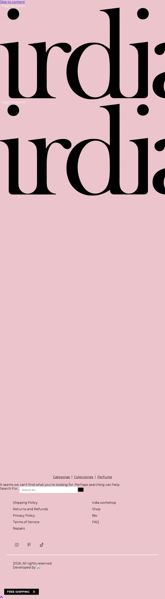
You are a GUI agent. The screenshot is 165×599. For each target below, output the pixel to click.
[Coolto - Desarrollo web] (38, 567)
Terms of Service (26, 522)
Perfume (104, 477)
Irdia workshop (104, 503)
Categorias (61, 477)
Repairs (19, 528)
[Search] (81, 490)
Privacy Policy (24, 515)
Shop (96, 509)
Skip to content (12, 2)
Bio (94, 515)
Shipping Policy (25, 503)
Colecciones (83, 477)
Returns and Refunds (30, 509)
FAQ (95, 522)
